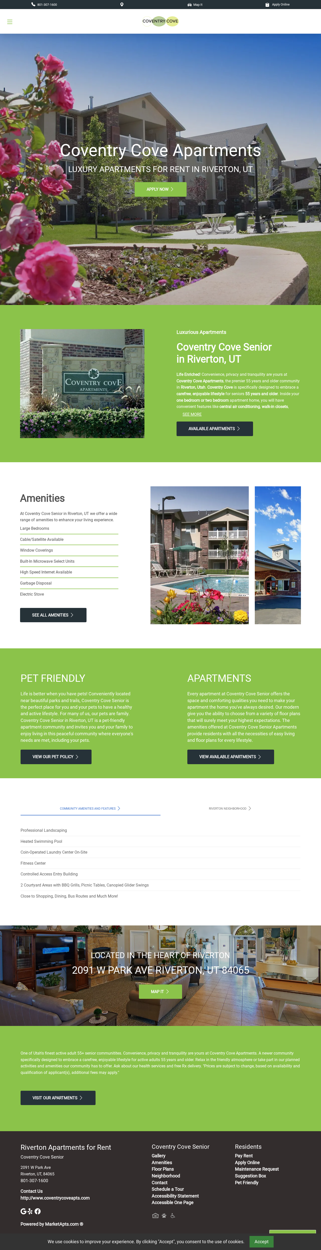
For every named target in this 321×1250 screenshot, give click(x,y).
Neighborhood (166, 1175)
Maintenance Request (257, 1169)
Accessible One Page (173, 1202)
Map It (158, 991)
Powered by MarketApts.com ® (52, 1224)
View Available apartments (228, 756)
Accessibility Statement (175, 1196)
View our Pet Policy (53, 756)
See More (192, 414)
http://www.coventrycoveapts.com (55, 1198)
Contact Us (32, 1191)
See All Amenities (50, 615)
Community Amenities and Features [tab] (88, 808)
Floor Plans (163, 1169)
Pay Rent (244, 1155)
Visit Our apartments (55, 1098)
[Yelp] (31, 1211)
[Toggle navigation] (10, 21)
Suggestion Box (250, 1175)
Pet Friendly (247, 1182)
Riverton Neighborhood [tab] (228, 808)
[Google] (24, 1211)
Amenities (162, 1162)
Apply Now (158, 189)
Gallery (159, 1155)
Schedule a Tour (168, 1189)
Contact (160, 1182)
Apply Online (280, 4)
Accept (262, 1241)
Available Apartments (212, 428)
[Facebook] (38, 1211)
